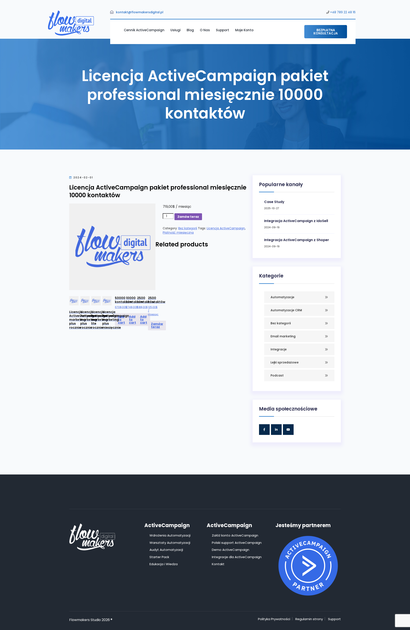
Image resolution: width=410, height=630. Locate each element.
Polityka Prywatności (274, 619)
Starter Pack (159, 557)
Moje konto (244, 30)
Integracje (279, 349)
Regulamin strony (309, 619)
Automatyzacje (282, 297)
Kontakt (218, 564)
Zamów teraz (188, 217)
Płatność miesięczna (178, 232)
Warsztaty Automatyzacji (169, 542)
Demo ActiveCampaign (230, 549)
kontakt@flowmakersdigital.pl (139, 12)
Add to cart (121, 319)
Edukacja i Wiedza (163, 564)
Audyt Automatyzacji (166, 549)
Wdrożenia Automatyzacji (169, 535)
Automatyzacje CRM (286, 310)
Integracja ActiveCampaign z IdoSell (296, 220)
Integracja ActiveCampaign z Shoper (296, 239)
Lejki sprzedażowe (285, 362)
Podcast (277, 375)
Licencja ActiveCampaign (226, 228)
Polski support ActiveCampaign (237, 542)
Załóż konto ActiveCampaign (235, 535)
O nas (205, 30)
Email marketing (283, 336)
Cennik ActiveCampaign (144, 30)
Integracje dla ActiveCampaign (237, 557)
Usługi (175, 30)
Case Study (274, 201)
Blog (190, 30)
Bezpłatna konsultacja (325, 32)
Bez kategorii (187, 228)
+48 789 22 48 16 (343, 12)
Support (222, 30)
